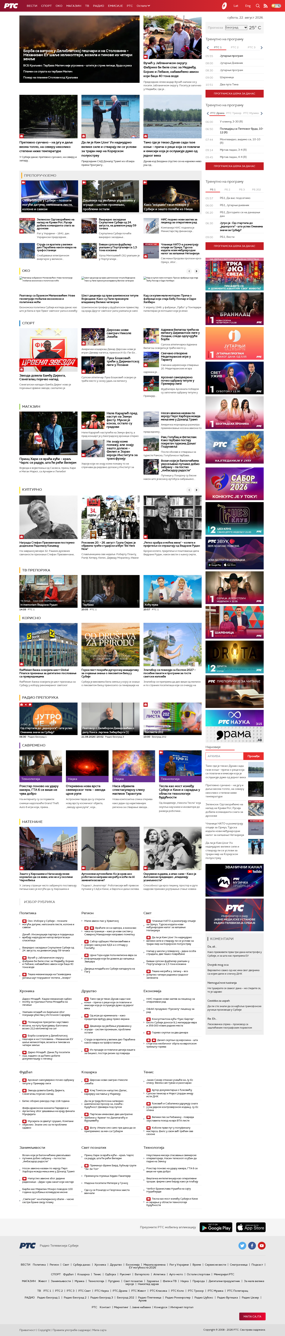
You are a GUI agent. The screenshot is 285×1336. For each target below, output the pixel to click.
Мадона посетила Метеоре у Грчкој (106, 1183)
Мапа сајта (252, 1316)
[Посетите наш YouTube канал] (262, 1246)
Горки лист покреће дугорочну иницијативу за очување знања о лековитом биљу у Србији (110, 673)
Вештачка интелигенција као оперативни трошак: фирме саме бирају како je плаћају (172, 1180)
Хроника (26, 991)
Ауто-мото (176, 1274)
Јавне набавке (141, 1307)
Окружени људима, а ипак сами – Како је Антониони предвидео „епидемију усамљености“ (169, 877)
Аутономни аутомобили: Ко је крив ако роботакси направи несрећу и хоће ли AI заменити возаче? (108, 877)
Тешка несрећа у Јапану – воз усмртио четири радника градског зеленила (167, 974)
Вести (32, 6)
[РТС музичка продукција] (235, 880)
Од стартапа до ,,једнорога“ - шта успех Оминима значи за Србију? (46, 728)
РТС (130, 6)
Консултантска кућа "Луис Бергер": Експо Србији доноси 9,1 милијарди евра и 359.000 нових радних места (171, 1022)
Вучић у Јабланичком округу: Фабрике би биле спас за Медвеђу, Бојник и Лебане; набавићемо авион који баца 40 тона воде (171, 69)
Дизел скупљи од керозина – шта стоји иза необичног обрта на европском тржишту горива (172, 1043)
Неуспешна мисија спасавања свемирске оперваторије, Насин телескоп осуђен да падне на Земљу (171, 1158)
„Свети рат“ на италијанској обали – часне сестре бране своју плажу (48, 1200)
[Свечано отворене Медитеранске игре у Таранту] (151, 359)
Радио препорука (40, 697)
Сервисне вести (215, 1264)
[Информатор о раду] (235, 915)
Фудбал (25, 1072)
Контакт (105, 1307)
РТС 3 (70, 1290)
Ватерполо (142, 1274)
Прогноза (215, 28)
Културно (32, 489)
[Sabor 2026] (235, 483)
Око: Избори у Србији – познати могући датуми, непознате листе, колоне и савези (47, 204)
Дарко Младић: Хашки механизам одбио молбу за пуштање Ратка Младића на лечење (47, 1001)
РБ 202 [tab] (256, 189)
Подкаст (257, 1264)
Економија (152, 991)
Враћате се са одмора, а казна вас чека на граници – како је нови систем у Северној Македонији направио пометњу (110, 931)
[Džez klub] (235, 518)
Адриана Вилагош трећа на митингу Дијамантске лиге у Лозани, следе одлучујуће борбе (180, 334)
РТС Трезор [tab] (233, 113)
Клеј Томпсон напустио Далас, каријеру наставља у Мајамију (105, 1092)
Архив (142, 1300)
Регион (87, 913)
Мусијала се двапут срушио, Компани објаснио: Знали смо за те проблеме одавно (47, 1124)
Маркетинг (121, 1307)
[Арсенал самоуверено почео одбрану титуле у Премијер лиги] (151, 383)
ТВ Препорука (36, 570)
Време (197, 1264)
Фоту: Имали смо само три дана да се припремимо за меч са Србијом (110, 1129)
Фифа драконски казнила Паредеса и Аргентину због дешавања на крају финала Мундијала (48, 1111)
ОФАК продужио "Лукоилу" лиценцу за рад (170, 1010)
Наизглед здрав (148, 1284)
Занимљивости (32, 1147)
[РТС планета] (224, 6)
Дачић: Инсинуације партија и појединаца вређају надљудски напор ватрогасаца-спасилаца (48, 937)
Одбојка (110, 1274)
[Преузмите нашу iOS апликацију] (251, 1227)
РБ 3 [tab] (242, 189)
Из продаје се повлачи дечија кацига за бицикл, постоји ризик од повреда (109, 1051)
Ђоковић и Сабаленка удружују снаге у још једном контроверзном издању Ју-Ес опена (172, 1107)
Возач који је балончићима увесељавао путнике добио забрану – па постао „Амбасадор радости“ (180, 465)
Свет (147, 913)
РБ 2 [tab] (227, 189)
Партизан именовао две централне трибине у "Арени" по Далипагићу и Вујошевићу (108, 1117)
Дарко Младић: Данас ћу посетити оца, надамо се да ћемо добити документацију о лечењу (46, 1055)
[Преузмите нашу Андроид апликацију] (216, 1227)
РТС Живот (138, 1290)
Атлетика (159, 1274)
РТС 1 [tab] (218, 47)
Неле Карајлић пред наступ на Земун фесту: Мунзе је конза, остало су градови (122, 420)
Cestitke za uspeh (218, 1000)
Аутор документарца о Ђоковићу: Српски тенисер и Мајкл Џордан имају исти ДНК (169, 1093)
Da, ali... (212, 946)
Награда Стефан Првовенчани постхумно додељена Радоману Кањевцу (47, 544)
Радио (98, 6)
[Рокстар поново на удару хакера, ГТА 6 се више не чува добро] (40, 766)
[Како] (171, 196)
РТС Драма (120, 1290)
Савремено (33, 745)
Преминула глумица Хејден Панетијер (107, 1176)
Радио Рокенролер (178, 1297)
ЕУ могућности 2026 (142, 1267)
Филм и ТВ (170, 1281)
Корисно (31, 618)
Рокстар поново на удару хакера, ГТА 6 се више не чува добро (38, 789)
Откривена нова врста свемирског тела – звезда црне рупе (85, 789)
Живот (42, 1281)
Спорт (46, 6)
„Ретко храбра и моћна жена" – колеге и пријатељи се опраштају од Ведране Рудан (171, 544)
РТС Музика (215, 1290)
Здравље (153, 1281)
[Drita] (235, 657)
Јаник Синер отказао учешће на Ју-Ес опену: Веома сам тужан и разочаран (169, 1081)
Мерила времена (154, 1264)
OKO (59, 6)
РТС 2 (59, 1290)
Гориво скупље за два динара (169, 1032)
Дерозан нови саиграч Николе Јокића (119, 333)
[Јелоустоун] (235, 587)
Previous (207, 47)
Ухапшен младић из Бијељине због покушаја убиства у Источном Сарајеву (46, 1013)
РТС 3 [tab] (251, 47)
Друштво (89, 991)
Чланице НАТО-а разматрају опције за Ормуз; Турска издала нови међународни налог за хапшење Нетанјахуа (180, 249)
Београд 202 (125, 1297)
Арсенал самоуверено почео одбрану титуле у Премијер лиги (177, 380)
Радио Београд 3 (101, 1297)
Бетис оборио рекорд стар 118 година (45, 1101)
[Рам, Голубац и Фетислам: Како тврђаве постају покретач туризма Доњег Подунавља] (151, 443)
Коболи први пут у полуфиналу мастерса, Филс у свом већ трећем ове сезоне (169, 1131)
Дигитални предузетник (224, 1281)
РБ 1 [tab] (213, 189)
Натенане (32, 821)
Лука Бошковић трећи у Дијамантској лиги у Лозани (123, 361)
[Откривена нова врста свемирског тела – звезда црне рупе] (87, 766)
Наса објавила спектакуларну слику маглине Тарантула (128, 789)
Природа (199, 1281)
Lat (236, 6)
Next (261, 47)
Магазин (73, 6)
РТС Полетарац (237, 1290)
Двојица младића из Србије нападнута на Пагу (109, 970)
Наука (184, 1281)
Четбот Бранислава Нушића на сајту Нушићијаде (168, 1190)
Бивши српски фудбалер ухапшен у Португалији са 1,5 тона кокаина (118, 247)
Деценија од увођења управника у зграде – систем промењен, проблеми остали (109, 204)
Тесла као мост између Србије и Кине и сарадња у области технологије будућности (179, 791)
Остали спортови (198, 1274)
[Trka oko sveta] (235, 274)
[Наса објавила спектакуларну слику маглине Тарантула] (133, 766)
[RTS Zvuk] (235, 553)
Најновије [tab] (213, 747)
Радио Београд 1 (48, 1297)
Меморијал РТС (224, 1274)
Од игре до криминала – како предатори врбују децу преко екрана (106, 1017)
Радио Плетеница (149, 1297)
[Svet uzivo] (235, 378)
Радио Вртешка (227, 1297)
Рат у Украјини (179, 1264)
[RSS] (265, 6)
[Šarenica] (235, 622)
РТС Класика (158, 1290)
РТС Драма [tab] (217, 113)
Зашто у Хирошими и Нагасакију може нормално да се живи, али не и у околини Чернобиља (46, 877)
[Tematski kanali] (235, 726)
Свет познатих (93, 1147)
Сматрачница (239, 1264)
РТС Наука (102, 1290)
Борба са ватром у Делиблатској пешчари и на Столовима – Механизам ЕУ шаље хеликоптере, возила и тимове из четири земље (77, 54)
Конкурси (160, 1307)
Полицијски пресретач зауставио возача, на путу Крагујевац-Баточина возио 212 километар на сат (45, 1025)
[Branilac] (235, 308)
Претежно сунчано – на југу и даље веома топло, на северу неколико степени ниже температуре (46, 146)
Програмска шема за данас (234, 93)
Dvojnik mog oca (218, 964)
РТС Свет (84, 1290)
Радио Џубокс (203, 1297)
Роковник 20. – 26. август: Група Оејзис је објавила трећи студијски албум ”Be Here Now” (108, 546)
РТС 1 (47, 1290)
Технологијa (153, 1147)
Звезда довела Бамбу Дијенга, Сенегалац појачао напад (42, 377)
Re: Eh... (212, 1018)
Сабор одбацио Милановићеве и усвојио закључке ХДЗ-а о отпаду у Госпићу (107, 945)
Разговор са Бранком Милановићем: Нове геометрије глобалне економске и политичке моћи (47, 299)
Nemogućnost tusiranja (222, 982)
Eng (248, 6)
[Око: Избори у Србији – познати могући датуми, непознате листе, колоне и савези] (49, 196)
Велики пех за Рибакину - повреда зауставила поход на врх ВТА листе (170, 1118)
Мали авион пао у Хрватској (101, 921)
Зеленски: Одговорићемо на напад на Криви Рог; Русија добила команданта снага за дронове (55, 224)
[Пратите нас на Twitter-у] (242, 1246)
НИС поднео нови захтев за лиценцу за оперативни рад (179, 221)
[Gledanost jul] (235, 447)
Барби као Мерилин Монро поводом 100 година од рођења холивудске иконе (47, 1190)
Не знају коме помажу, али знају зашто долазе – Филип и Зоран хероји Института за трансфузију (122, 449)
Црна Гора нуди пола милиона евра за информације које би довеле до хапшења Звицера (110, 958)
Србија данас (82, 1264)
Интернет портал (181, 1307)
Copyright (44, 1330)
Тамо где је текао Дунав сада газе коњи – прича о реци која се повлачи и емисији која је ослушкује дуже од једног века (171, 148)
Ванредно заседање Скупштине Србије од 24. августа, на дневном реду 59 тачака (117, 224)
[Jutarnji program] (235, 343)
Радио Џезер (250, 1297)
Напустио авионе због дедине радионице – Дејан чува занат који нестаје (48, 1180)
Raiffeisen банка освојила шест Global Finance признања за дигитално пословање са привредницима (47, 673)
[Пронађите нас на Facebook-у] (252, 1246)
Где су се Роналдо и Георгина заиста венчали (107, 1191)
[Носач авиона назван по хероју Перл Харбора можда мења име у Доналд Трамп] (151, 419)
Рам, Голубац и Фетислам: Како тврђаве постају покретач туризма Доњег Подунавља (179, 442)
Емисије (115, 6)
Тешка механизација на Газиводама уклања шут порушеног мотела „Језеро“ (46, 976)
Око (26, 270)
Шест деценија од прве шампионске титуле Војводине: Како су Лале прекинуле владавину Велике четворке (109, 299)
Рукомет (125, 1274)
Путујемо (114, 1281)
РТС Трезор (196, 1290)
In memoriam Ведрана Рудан (42, 603)
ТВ (87, 6)
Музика (79, 1281)
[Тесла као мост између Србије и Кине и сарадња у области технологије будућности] (180, 766)
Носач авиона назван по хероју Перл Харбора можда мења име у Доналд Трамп (180, 416)
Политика (27, 913)
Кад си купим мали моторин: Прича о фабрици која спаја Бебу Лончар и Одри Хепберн (169, 299)
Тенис (148, 1072)
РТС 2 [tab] (234, 47)
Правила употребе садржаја (71, 1330)
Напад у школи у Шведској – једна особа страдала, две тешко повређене (171, 952)
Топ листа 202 (153, 732)
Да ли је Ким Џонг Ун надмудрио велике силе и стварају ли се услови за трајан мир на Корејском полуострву (108, 148)
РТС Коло (177, 1290)
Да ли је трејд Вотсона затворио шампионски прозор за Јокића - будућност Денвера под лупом (104, 1104)
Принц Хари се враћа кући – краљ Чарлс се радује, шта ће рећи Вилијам (47, 461)
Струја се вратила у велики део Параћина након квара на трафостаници (56, 247)
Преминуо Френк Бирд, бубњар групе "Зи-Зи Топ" (110, 1167)
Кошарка (89, 1072)
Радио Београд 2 (75, 1297)
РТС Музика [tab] (251, 113)
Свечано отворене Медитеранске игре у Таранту (176, 356)
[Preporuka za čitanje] (235, 691)
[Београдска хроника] (235, 412)
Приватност (27, 1330)
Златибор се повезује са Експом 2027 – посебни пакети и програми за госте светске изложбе (169, 673)
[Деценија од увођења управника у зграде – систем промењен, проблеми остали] (110, 196)
